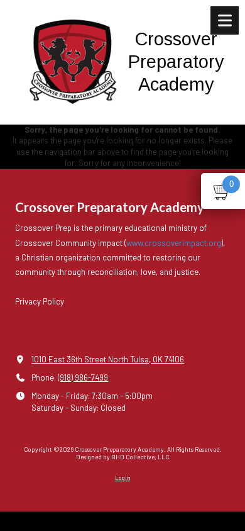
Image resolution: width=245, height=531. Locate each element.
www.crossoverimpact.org (173, 243)
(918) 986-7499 (83, 377)
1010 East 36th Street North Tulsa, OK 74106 (107, 359)
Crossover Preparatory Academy (176, 61)
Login (123, 477)
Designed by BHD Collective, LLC (123, 457)
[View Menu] (224, 20)
